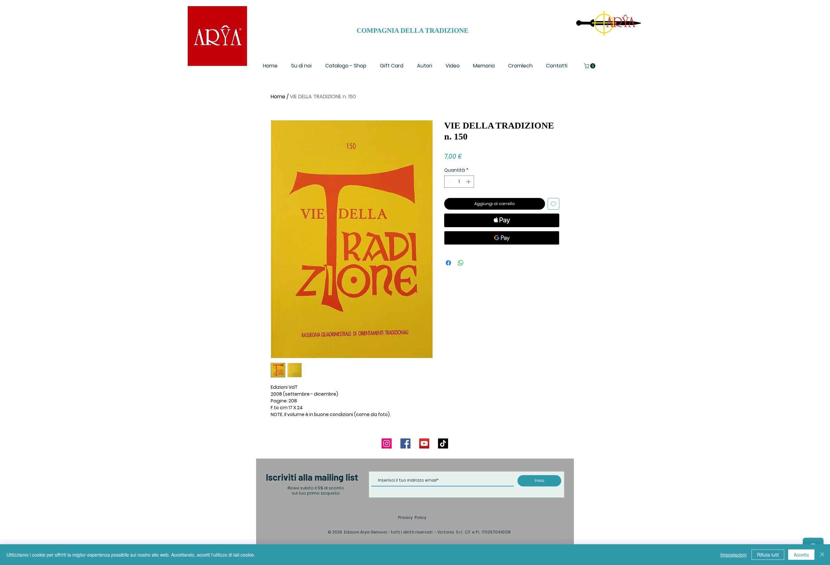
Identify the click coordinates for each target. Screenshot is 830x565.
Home (278, 96)
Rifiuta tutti (768, 554)
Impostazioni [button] (733, 554)
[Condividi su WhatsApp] (461, 263)
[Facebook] (405, 443)
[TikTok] (443, 443)
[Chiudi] (822, 554)
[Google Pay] (501, 238)
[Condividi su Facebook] (448, 263)
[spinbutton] (459, 181)
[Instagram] (387, 443)
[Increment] (469, 181)
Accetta (801, 554)
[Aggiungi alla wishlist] (553, 204)
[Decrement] (449, 181)
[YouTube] (424, 443)
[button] (590, 65)
